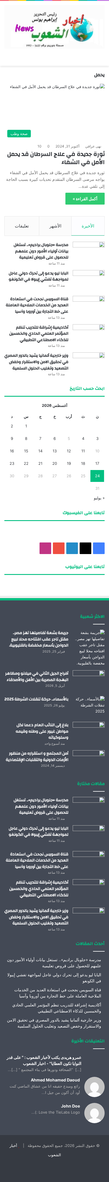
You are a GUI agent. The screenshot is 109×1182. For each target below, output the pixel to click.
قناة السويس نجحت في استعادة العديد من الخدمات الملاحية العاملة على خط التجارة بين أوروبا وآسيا (37, 305)
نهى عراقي (93, 146)
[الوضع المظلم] (17, 58)
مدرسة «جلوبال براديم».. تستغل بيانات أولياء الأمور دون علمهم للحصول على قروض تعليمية (41, 251)
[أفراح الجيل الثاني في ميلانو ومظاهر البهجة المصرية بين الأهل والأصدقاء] (89, 681)
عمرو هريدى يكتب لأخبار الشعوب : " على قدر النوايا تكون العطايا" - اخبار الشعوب (44, 1060)
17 (97, 463)
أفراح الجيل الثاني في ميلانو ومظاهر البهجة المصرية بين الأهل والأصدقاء (36, 677)
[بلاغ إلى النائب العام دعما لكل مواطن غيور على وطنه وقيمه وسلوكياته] (89, 733)
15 (26, 451)
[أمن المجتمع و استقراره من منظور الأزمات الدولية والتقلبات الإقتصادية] (89, 761)
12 (69, 451)
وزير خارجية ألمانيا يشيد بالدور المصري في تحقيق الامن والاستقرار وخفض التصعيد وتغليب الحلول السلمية (36, 362)
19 (69, 463)
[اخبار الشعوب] (54, 27)
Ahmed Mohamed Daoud (55, 1079)
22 (26, 463)
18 (83, 463)
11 (83, 451)
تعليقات (22, 226)
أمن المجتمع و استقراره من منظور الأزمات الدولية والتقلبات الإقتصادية (37, 757)
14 (40, 451)
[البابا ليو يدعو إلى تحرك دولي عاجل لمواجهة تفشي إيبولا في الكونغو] (89, 281)
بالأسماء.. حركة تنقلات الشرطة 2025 (36, 699)
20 (54, 463)
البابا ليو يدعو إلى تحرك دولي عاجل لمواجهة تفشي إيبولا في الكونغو (38, 276)
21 (40, 463)
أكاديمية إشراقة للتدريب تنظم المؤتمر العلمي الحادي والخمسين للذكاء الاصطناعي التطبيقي (38, 334)
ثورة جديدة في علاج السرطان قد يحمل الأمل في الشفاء (56, 158)
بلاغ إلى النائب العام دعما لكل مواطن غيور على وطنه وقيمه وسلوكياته (42, 731)
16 (12, 451)
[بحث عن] (7, 58)
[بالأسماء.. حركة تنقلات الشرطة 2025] (89, 707)
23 (12, 463)
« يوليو (99, 498)
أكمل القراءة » (85, 198)
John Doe (70, 1105)
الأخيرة (88, 226)
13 (55, 451)
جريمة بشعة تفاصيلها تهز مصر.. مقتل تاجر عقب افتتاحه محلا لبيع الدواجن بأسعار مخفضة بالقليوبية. (38, 639)
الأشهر (55, 226)
